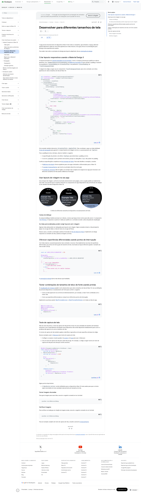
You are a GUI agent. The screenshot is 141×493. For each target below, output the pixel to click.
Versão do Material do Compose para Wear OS (48, 35)
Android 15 (83, 467)
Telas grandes (64, 463)
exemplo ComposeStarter (50, 167)
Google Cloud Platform (63, 483)
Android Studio (127, 1)
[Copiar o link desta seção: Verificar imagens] (52, 407)
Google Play (60, 1)
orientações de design (86, 51)
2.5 (42, 37)
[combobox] (98, 1)
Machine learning (45, 465)
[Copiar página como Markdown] (45, 31)
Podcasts (24, 477)
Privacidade (44, 472)
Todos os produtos (77, 483)
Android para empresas (27, 465)
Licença (30, 489)
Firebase (53, 483)
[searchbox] (10, 13)
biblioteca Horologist (75, 62)
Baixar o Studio (104, 471)
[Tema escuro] (99, 75)
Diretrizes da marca (38, 489)
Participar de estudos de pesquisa (129, 470)
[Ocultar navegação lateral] (17, 490)
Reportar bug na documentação (128, 465)
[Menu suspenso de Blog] (74, 2)
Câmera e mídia (45, 470)
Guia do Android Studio (106, 464)
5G (42, 474)
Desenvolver (47, 1)
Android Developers (43, 22)
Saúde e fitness (44, 467)
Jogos (42, 463)
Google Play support (125, 467)
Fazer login (136, 1)
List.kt (96, 273)
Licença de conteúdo (80, 434)
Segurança (24, 467)
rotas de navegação (45, 150)
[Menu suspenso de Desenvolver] (53, 2)
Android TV (64, 472)
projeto (66, 338)
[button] (8, 22)
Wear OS (19, 7)
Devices (11, 7)
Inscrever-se (122, 489)
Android (23, 463)
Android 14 (83, 470)
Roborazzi (55, 335)
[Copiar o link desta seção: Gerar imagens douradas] (57, 392)
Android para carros (66, 470)
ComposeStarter (84, 422)
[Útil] (98, 22)
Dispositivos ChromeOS (66, 467)
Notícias (23, 472)
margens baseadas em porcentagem (62, 60)
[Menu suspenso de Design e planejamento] (40, 2)
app (72, 338)
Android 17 (83, 463)
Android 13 (83, 472)
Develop (4, 7)
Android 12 (83, 474)
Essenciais (18, 1)
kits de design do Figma (67, 161)
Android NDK (104, 474)
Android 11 (83, 477)
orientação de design (45, 278)
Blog (71, 1)
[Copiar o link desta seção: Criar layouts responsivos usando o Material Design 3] (85, 57)
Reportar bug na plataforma (127, 463)
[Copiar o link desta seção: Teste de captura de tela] (60, 323)
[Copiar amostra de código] (101, 75)
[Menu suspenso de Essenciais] (23, 2)
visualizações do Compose (48, 288)
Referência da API (105, 469)
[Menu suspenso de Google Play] (65, 2)
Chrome (47, 483)
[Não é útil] (101, 22)
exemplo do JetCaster (49, 170)
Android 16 (83, 465)
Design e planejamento (32, 1)
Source (23, 470)
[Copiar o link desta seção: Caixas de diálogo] (52, 215)
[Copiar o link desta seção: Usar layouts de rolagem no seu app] (70, 178)
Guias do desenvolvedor (107, 466)
